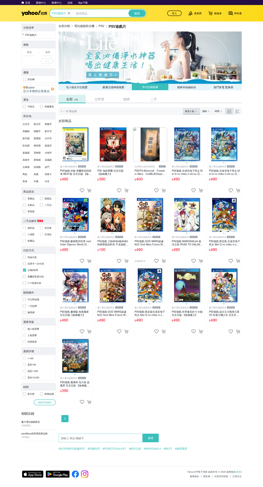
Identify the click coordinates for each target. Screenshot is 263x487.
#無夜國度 (181, 448)
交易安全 (237, 476)
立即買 (99, 99)
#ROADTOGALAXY (114, 448)
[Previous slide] (61, 144)
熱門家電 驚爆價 (223, 87)
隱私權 (206, 476)
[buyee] (38, 89)
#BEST (168, 448)
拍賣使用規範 (221, 476)
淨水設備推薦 (150, 87)
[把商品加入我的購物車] (89, 190)
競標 (126, 99)
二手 (153, 99)
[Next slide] (90, 144)
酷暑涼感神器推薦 (113, 87)
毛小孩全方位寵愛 (76, 87)
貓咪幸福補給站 (186, 87)
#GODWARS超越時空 (72, 448)
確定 (47, 61)
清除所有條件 (45, 402)
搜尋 (150, 438)
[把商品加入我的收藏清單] (82, 190)
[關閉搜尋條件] (69, 13)
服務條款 (194, 476)
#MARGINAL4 (152, 448)
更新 (238, 471)
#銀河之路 (135, 448)
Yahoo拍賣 (34, 13)
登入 (174, 13)
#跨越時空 (94, 448)
